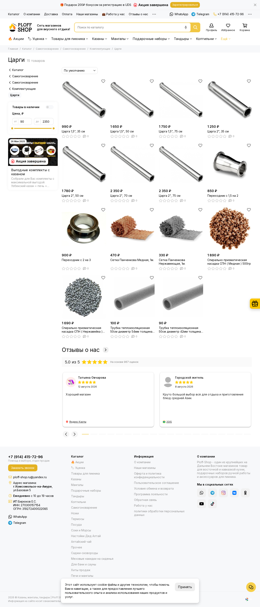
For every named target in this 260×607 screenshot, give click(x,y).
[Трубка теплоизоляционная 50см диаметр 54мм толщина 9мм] (132, 297)
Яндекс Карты (77, 421)
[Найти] (195, 27)
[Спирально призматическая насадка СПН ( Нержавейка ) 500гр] (84, 297)
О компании (32, 14)
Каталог (14, 14)
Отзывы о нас (138, 14)
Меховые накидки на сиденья (92, 558)
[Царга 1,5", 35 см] (84, 100)
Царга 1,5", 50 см (122, 131)
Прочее (76, 547)
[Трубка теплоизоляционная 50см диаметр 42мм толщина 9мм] (181, 297)
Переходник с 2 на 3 (76, 260)
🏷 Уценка (36, 39)
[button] (66, 434)
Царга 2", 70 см (121, 195)
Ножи (75, 513)
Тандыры (181, 39)
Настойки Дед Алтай (86, 536)
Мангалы (118, 39)
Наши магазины (87, 14)
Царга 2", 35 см (218, 131)
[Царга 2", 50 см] (84, 164)
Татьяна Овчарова (92, 377)
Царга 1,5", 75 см (170, 131)
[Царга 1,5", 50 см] (132, 100)
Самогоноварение (47, 48)
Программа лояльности (151, 494)
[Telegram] (212, 492)
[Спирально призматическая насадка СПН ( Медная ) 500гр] (229, 229)
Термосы (77, 519)
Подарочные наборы (150, 39)
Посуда (76, 524)
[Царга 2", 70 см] (132, 164)
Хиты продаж (80, 570)
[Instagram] (223, 492)
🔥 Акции (16, 39)
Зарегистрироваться (185, 4)
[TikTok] (212, 503)
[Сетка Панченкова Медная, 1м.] (132, 229)
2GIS (169, 421)
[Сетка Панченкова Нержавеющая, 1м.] (181, 229)
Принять (185, 587)
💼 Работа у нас (113, 14)
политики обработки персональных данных (159, 513)
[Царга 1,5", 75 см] (181, 100)
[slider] (12, 128)
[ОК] (245, 492)
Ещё (224, 39)
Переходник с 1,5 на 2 (222, 195)
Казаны (98, 39)
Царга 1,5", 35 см (73, 131)
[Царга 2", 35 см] (229, 100)
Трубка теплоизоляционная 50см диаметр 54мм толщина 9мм (131, 329)
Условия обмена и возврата (154, 488)
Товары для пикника (68, 39)
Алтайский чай (81, 541)
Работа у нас (143, 505)
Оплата (67, 14)
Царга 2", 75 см (169, 195)
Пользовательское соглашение (156, 483)
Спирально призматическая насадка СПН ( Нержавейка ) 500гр (82, 329)
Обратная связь (145, 500)
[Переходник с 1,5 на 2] (229, 164)
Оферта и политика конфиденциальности (149, 475)
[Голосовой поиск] (185, 27)
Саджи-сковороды (84, 553)
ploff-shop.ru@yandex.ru (30, 477)
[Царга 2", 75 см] (181, 164)
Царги (14, 95)
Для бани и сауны (83, 564)
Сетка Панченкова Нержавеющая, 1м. (172, 261)
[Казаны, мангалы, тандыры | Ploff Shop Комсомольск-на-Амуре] (20, 27)
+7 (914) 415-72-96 (231, 14)
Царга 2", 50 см (72, 195)
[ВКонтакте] (234, 492)
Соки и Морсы (81, 530)
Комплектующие (100, 48)
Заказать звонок (22, 467)
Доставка (51, 14)
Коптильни (205, 39)
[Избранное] (103, 81)
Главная (13, 48)
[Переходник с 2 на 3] (84, 229)
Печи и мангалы (82, 575)
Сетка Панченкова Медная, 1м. (132, 260)
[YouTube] (201, 503)
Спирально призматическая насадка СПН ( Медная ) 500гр (229, 261)
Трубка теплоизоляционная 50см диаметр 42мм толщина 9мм (180, 329)
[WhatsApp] (201, 492)
